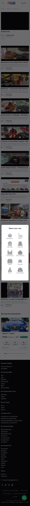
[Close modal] (26, 227)
